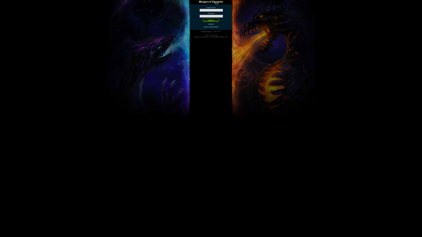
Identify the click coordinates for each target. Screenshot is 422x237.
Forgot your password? (211, 27)
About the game (206, 31)
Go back (211, 24)
